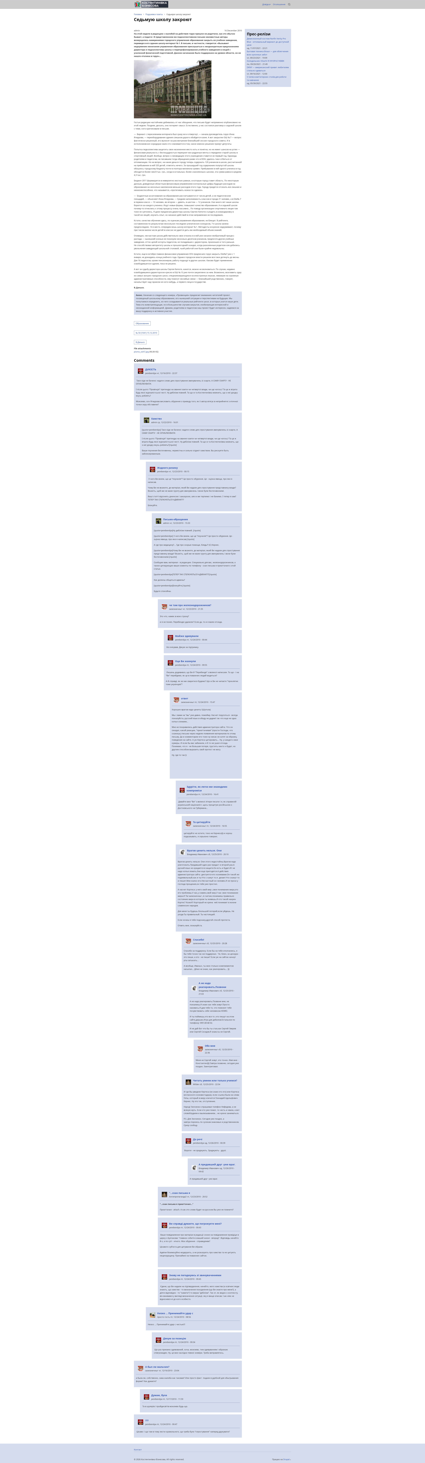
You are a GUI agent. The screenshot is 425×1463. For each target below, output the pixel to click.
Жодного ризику (167, 467)
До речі (197, 1139)
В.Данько (140, 342)
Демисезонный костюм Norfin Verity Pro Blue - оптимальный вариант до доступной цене (268, 41)
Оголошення (279, 4)
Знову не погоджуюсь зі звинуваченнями (195, 1275)
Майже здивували (187, 636)
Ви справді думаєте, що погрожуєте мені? (195, 1223)
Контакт (138, 1449)
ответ (184, 698)
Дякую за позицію (174, 1338)
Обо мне (210, 1045)
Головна (138, 14)
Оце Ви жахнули (185, 661)
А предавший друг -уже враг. (217, 1164)
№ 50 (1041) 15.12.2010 (146, 332)
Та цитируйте (201, 822)
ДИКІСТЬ (150, 369)
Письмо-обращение (175, 519)
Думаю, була (159, 1395)
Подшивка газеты (154, 14)
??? (147, 1420)
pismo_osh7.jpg (141, 351)
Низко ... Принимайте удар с (175, 1313)
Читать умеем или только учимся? (215, 1080)
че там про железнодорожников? (190, 605)
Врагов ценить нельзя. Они (204, 850)
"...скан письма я (179, 1193)
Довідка (266, 4)
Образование (142, 323)
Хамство (156, 418)
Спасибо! (198, 939)
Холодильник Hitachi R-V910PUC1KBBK (265, 61)
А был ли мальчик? (157, 1366)
